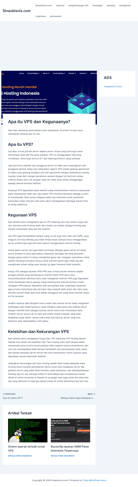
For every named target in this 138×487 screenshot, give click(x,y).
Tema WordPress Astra (94, 480)
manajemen (125, 5)
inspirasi (60, 5)
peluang (111, 5)
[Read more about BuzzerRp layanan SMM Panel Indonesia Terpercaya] (70, 430)
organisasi (40, 16)
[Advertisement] (69, 42)
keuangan (98, 5)
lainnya (11, 456)
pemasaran (55, 16)
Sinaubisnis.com (17, 11)
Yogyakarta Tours (113, 86)
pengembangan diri (78, 5)
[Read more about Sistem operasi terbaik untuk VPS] (27, 430)
